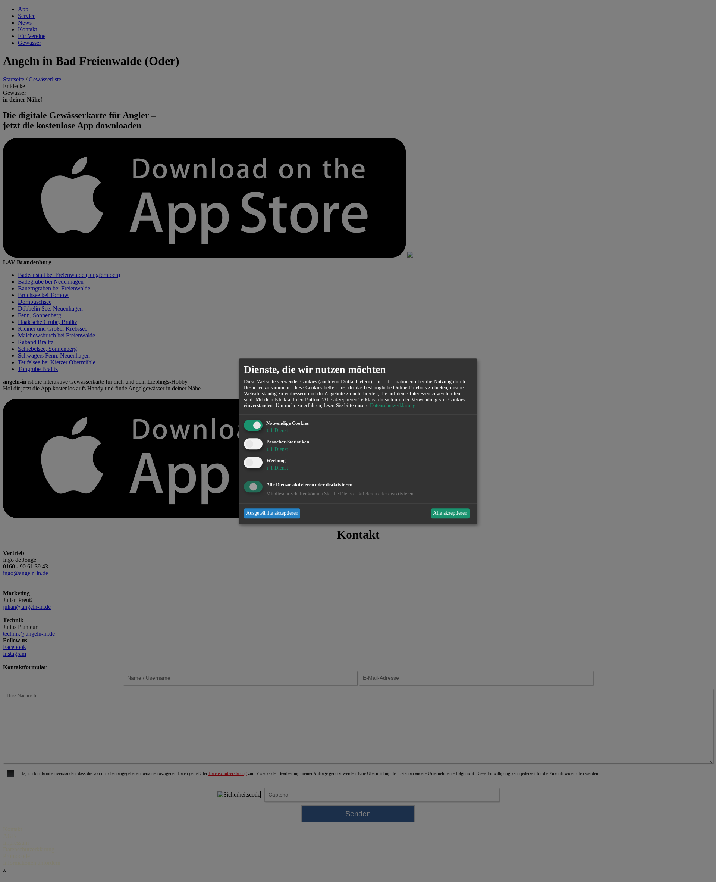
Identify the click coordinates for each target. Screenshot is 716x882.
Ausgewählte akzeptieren (272, 513)
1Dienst (277, 431)
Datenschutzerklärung (392, 406)
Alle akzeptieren (450, 513)
